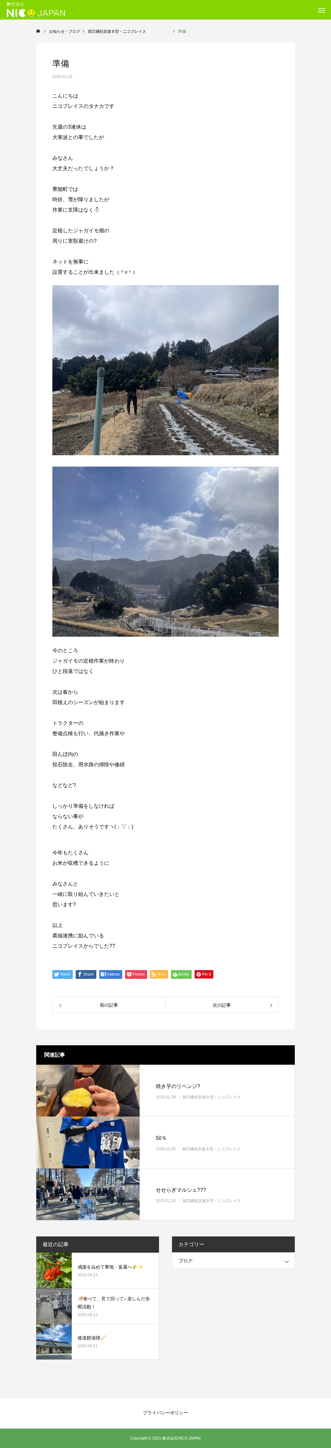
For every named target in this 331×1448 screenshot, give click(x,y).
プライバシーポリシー (165, 1412)
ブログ (185, 1260)
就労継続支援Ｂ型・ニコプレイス (223, 1097)
